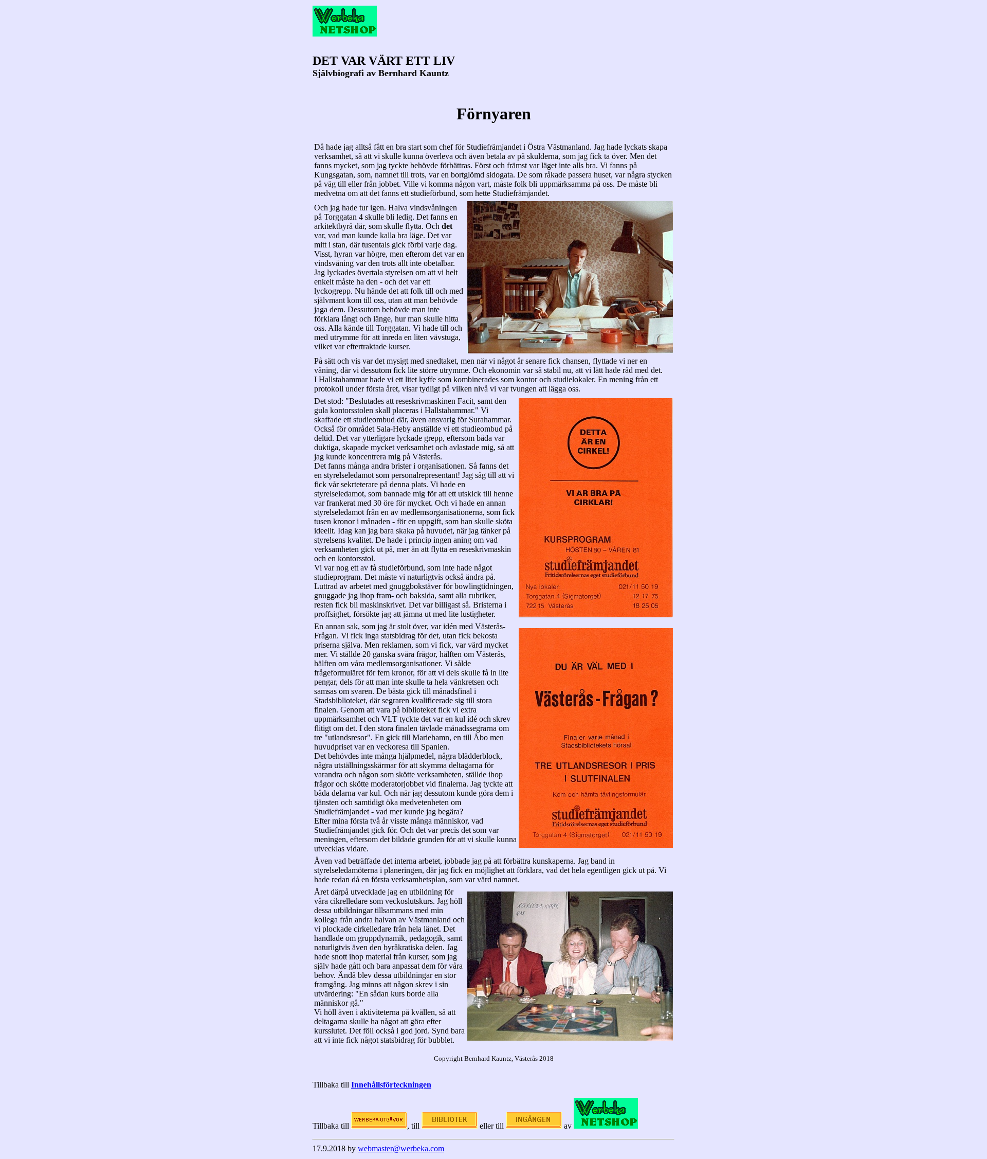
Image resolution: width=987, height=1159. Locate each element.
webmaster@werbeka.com (401, 1148)
